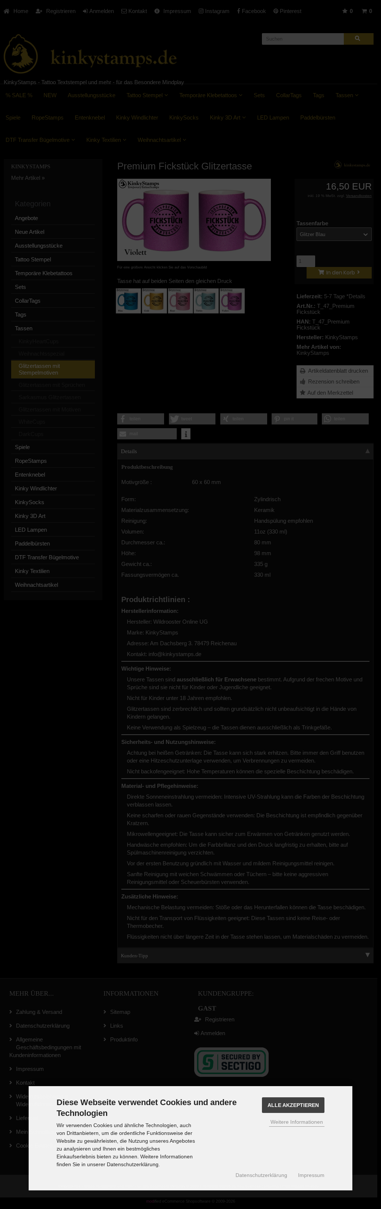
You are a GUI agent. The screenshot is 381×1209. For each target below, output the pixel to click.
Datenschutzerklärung (261, 1175)
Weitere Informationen (296, 1122)
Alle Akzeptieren (293, 1105)
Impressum (311, 1175)
